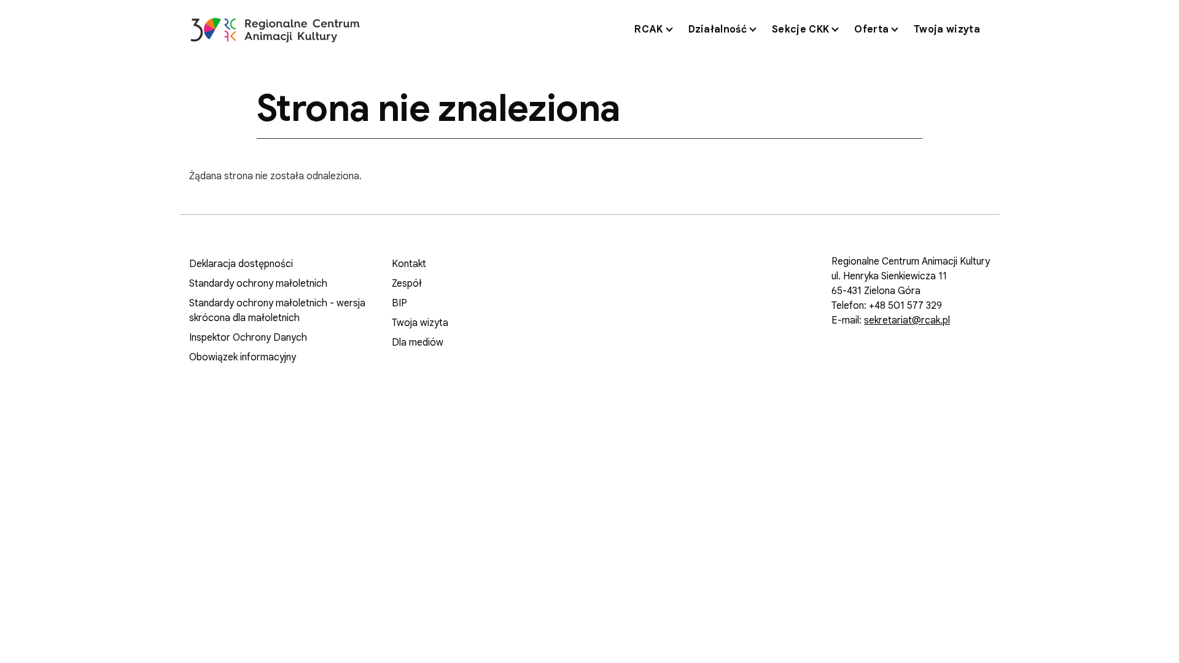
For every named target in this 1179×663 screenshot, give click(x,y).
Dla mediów (417, 342)
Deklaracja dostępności (241, 264)
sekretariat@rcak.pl (907, 320)
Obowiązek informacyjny (242, 357)
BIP (399, 303)
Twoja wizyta (420, 323)
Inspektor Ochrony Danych (248, 338)
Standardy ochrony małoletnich (258, 283)
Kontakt (409, 264)
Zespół (407, 283)
